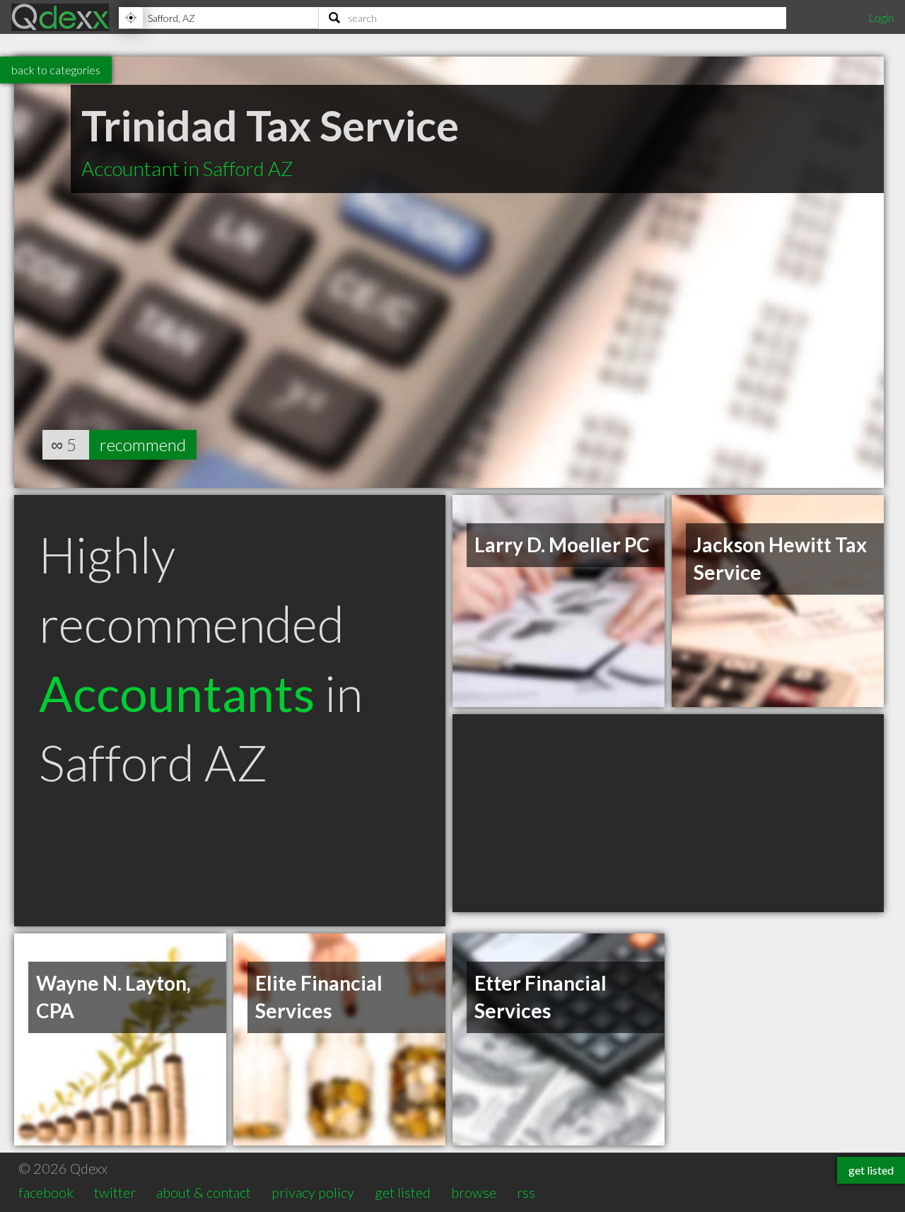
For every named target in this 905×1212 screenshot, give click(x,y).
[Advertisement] (668, 813)
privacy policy (313, 1192)
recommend (143, 444)
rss (526, 1192)
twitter (115, 1192)
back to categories (55, 69)
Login (881, 17)
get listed (403, 1192)
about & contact (203, 1192)
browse (473, 1192)
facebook (46, 1192)
